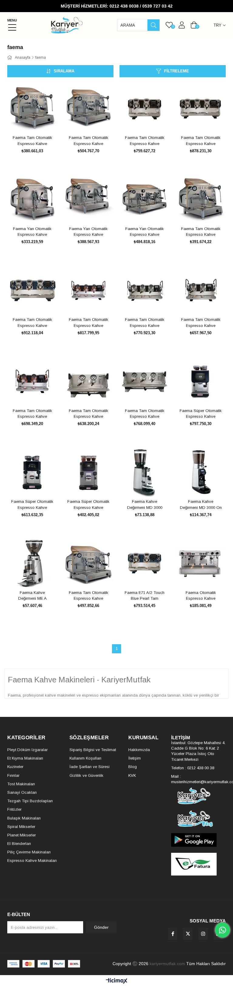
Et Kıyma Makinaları (25, 758)
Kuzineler (15, 766)
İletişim (134, 758)
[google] (198, 840)
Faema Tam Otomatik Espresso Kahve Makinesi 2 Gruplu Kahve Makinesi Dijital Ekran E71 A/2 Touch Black (144, 140)
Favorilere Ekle (25, 122)
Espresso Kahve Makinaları (32, 860)
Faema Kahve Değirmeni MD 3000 (144, 504)
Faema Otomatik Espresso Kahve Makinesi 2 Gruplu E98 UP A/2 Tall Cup (201, 595)
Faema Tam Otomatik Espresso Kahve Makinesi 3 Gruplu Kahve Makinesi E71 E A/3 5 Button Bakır (89, 322)
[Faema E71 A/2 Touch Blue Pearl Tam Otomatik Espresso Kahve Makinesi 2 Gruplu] (145, 563)
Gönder (101, 927)
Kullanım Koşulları (85, 758)
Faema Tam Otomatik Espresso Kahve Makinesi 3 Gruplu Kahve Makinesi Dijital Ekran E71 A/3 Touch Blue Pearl (32, 322)
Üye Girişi (182, 25)
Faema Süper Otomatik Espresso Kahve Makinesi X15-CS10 (88, 504)
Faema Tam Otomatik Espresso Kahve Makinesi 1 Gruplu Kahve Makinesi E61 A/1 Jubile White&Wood (200, 231)
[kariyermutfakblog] (198, 818)
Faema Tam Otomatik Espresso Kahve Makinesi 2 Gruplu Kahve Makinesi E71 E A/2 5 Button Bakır (32, 413)
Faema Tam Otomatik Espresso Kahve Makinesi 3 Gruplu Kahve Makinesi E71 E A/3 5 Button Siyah (145, 322)
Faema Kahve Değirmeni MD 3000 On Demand (201, 504)
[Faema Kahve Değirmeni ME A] (32, 563)
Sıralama (64, 71)
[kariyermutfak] (198, 796)
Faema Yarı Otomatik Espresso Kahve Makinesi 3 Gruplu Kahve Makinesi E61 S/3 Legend (145, 231)
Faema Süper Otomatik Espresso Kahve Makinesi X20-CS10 (32, 504)
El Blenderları (19, 843)
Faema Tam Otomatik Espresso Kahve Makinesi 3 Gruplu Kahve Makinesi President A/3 (144, 413)
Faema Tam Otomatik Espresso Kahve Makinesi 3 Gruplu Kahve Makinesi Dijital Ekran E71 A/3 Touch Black (201, 140)
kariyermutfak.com (167, 963)
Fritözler (14, 809)
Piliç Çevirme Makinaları (29, 852)
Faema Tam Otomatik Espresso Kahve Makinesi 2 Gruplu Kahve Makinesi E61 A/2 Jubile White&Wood (88, 595)
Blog (132, 766)
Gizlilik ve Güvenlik (86, 775)
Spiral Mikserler (21, 826)
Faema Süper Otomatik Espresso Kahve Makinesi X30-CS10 (201, 413)
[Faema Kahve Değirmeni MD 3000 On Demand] (201, 472)
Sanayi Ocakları (22, 792)
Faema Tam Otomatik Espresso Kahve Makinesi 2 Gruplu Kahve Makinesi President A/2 (88, 413)
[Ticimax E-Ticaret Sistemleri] (116, 981)
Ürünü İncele (39, 122)
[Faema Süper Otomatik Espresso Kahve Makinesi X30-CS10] (201, 381)
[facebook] (172, 934)
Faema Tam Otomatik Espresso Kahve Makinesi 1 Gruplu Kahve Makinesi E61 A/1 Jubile (32, 140)
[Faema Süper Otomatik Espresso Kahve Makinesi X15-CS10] (88, 472)
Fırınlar (13, 775)
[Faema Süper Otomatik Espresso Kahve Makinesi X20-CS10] (32, 472)
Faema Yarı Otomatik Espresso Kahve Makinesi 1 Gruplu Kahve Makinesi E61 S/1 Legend (32, 231)
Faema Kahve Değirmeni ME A (32, 595)
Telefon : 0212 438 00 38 (192, 768)
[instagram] (203, 934)
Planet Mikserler (21, 835)
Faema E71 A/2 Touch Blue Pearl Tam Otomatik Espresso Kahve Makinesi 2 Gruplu (144, 595)
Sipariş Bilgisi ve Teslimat (92, 749)
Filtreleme (176, 71)
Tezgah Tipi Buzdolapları (30, 801)
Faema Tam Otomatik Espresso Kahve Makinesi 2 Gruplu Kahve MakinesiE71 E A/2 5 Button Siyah (201, 322)
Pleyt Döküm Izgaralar (27, 749)
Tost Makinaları (21, 784)
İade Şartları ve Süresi (89, 766)
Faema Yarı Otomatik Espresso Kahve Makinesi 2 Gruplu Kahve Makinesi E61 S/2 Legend (88, 231)
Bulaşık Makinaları (24, 818)
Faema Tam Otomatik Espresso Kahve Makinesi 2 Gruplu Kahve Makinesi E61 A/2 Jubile (88, 140)
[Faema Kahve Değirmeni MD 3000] (145, 472)
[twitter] (187, 934)
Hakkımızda (139, 749)
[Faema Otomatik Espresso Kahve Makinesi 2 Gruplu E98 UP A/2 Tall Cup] (201, 563)
